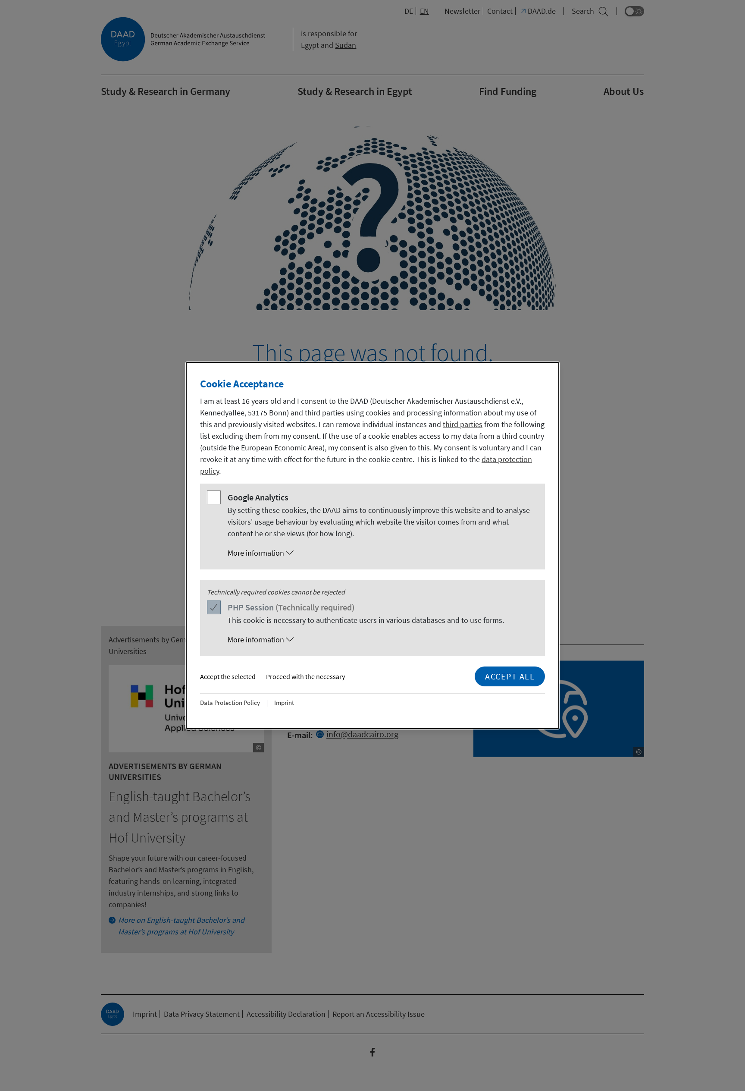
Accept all (510, 676)
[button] (381, 553)
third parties (462, 424)
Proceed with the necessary (305, 676)
